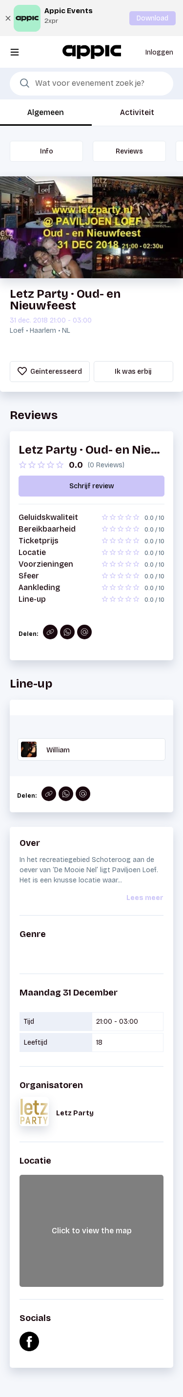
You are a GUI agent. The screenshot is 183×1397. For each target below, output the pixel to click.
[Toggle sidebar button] (15, 52)
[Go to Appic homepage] (91, 51)
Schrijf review (91, 486)
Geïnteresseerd (55, 371)
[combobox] (91, 84)
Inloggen (159, 52)
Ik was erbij (133, 371)
